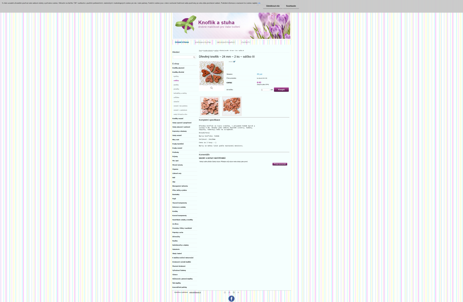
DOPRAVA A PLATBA (203, 42)
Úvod (200, 50)
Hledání (175, 52)
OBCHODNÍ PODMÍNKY (226, 42)
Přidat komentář (280, 164)
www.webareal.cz (195, 292)
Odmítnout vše (273, 6)
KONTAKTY (245, 42)
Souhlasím (291, 6)
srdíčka (216, 50)
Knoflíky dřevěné (208, 50)
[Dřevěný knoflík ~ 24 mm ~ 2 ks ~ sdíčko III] (211, 76)
